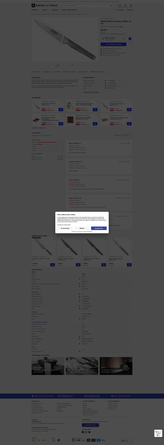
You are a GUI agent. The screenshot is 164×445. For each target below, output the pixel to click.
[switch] (158, 435)
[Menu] (161, 431)
